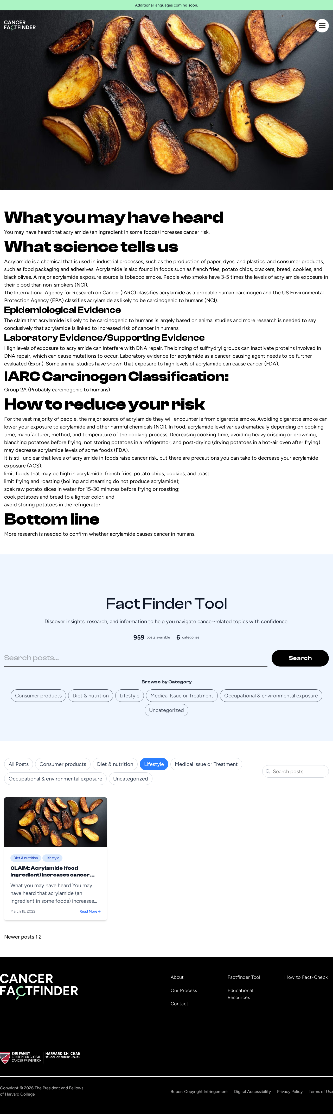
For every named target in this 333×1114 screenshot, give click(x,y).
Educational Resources (240, 994)
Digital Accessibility (252, 1091)
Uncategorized (166, 710)
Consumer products (38, 695)
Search (300, 658)
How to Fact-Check (306, 977)
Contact (180, 1004)
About (177, 977)
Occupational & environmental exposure (271, 695)
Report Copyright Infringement (199, 1091)
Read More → (90, 911)
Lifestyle (129, 695)
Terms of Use (321, 1091)
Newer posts (19, 937)
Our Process (184, 990)
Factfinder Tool (244, 977)
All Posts (19, 764)
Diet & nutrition (91, 695)
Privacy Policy (290, 1091)
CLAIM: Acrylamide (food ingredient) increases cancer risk (50, 875)
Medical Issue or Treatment (181, 695)
